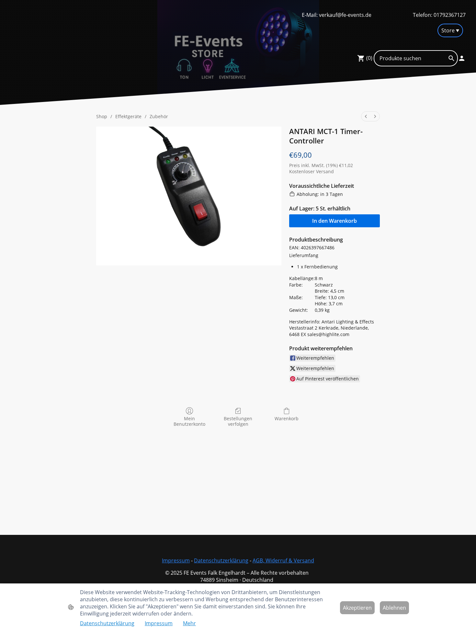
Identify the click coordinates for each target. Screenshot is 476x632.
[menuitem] (365, 116)
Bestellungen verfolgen (238, 421)
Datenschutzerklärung (221, 560)
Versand (325, 171)
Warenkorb (287, 418)
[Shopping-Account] (462, 58)
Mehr (189, 623)
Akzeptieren (357, 607)
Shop (101, 116)
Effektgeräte (128, 116)
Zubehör (159, 116)
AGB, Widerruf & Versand (283, 560)
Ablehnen (394, 607)
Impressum (176, 560)
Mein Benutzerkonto (189, 421)
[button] (451, 58)
